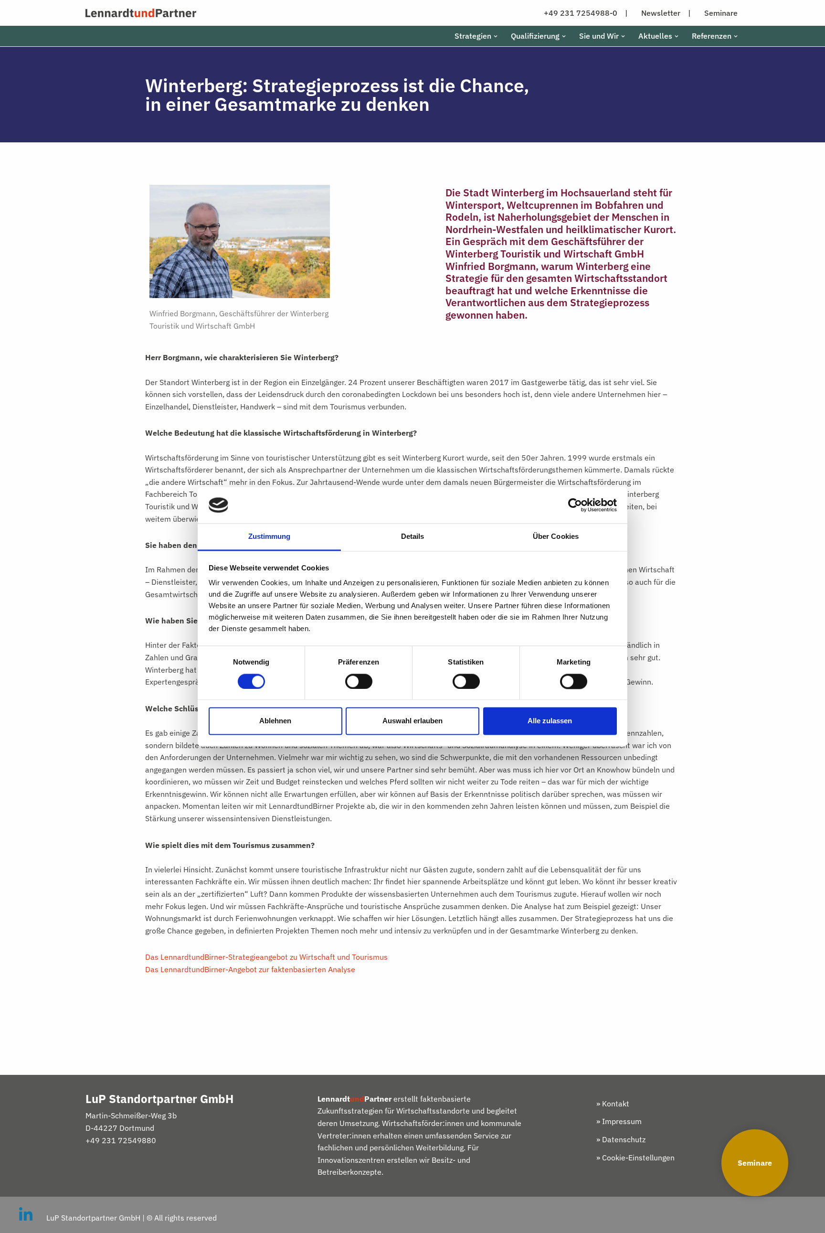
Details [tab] (412, 537)
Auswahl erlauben (412, 721)
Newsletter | (666, 13)
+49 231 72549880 (120, 1140)
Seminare (755, 1163)
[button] (495, 36)
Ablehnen (275, 721)
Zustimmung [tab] (269, 537)
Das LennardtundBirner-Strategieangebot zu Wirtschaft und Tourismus (266, 957)
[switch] (358, 681)
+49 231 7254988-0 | (586, 13)
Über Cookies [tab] (556, 537)
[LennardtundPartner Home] (140, 13)
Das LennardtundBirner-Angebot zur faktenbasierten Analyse (250, 969)
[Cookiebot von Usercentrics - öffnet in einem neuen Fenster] (575, 505)
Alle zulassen (550, 721)
